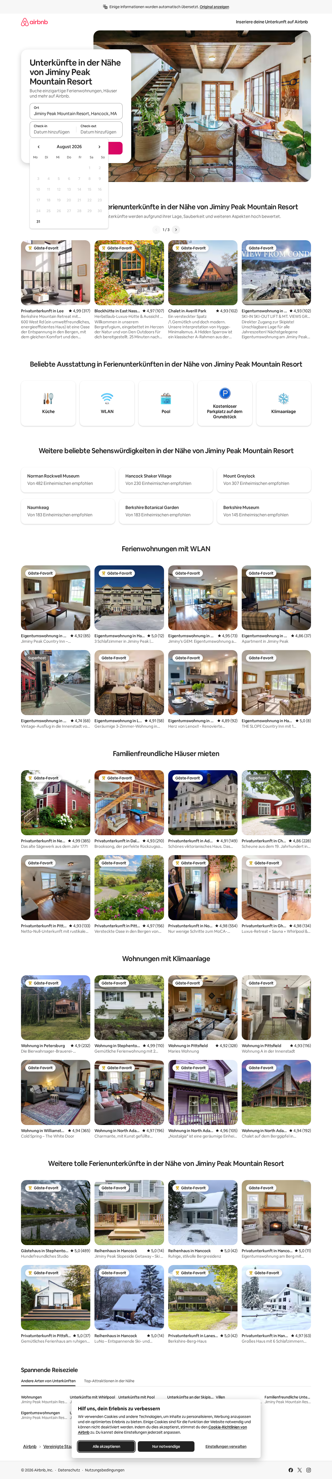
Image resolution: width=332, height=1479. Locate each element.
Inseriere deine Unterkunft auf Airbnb (272, 22)
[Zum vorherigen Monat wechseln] (38, 146)
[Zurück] (156, 230)
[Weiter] (176, 230)
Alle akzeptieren (106, 1446)
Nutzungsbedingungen (104, 1470)
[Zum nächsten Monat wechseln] (99, 146)
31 (38, 221)
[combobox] (76, 113)
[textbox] (53, 132)
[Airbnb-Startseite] (34, 22)
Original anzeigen (214, 6)
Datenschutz (69, 1470)
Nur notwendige (166, 1446)
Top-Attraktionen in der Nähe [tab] (109, 1381)
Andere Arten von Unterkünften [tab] (48, 1381)
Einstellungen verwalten (225, 1446)
